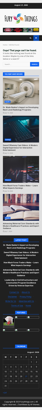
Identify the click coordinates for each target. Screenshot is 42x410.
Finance (7, 180)
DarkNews (22, 404)
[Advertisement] (21, 30)
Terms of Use (17, 305)
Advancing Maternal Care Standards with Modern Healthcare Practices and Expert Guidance (21, 207)
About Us (26, 292)
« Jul (5, 392)
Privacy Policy (25, 296)
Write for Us (10, 301)
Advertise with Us (26, 301)
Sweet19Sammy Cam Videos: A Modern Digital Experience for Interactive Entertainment (21, 129)
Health (7, 102)
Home (28, 305)
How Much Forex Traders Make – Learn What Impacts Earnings (21, 169)
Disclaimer (12, 296)
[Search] (30, 38)
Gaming (7, 140)
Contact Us (14, 292)
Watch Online (36, 38)
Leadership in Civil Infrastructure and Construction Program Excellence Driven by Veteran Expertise (21, 283)
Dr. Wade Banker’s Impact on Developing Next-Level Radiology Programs (21, 91)
